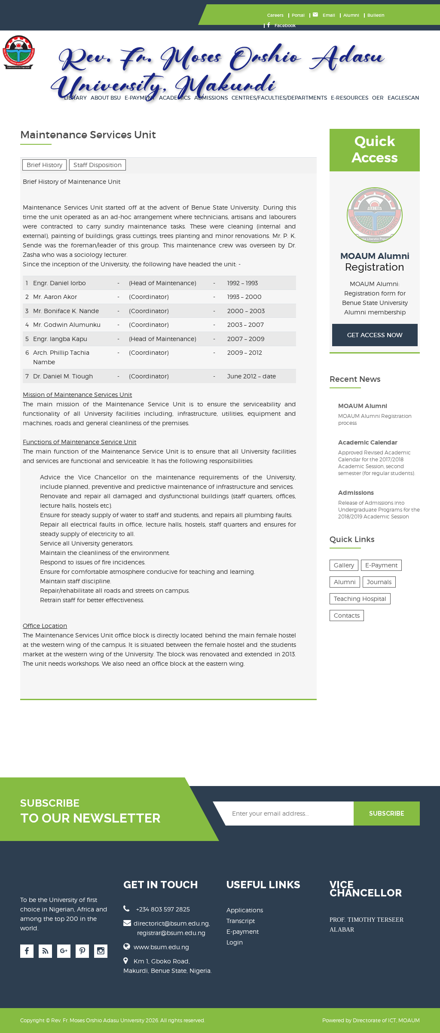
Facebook (284, 25)
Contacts (347, 615)
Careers (275, 15)
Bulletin (376, 15)
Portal (298, 15)
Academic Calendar (367, 442)
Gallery (344, 565)
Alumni (351, 15)
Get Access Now (375, 335)
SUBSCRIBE (386, 813)
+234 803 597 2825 (163, 909)
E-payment (242, 931)
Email (328, 15)
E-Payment (381, 565)
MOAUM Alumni (374, 256)
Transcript (240, 920)
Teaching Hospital (360, 598)
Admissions (356, 493)
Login (234, 942)
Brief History (44, 164)
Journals (379, 581)
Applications (244, 910)
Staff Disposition (97, 164)
